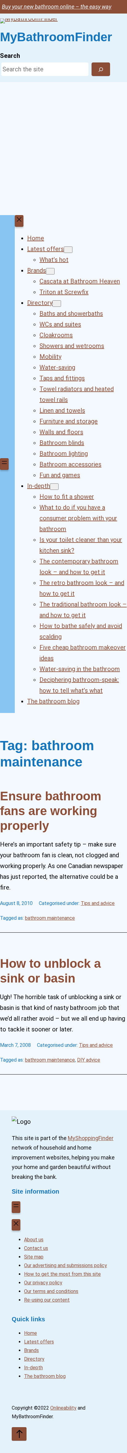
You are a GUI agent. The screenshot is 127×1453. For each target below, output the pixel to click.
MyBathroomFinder (56, 37)
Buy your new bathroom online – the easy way (56, 6)
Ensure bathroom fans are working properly (50, 810)
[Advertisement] (63, 148)
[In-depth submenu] (54, 486)
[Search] (101, 69)
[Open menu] (4, 464)
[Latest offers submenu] (68, 249)
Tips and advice (98, 903)
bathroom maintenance (50, 918)
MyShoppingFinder (90, 1138)
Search (10, 55)
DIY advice (88, 1060)
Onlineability (63, 1408)
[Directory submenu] (56, 303)
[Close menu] (19, 221)
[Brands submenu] (50, 271)
